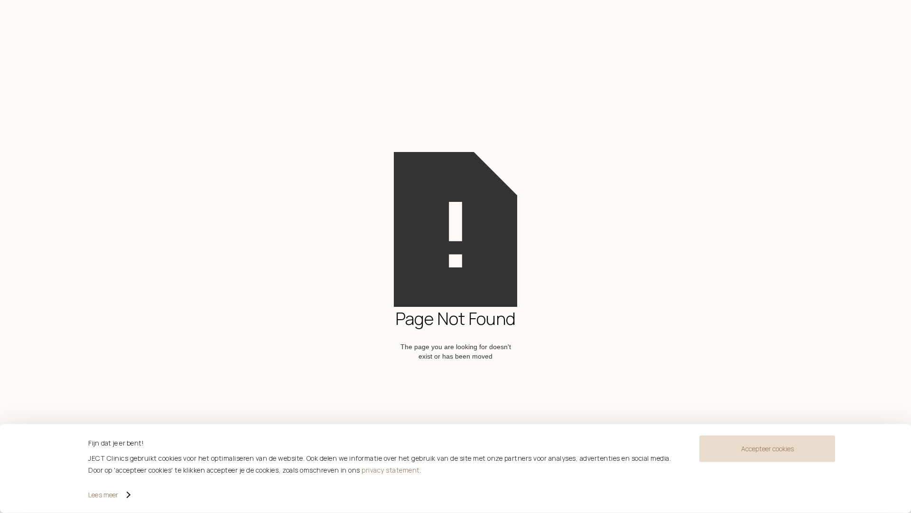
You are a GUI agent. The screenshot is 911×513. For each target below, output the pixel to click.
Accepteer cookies (767, 448)
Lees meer (103, 494)
